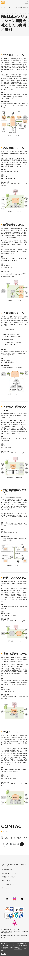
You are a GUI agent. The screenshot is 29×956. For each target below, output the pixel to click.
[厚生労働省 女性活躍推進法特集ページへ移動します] (14, 922)
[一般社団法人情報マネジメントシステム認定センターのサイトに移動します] (9, 909)
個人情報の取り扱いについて (10, 873)
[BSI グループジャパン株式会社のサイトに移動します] (19, 909)
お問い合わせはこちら (12, 844)
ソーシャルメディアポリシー (9, 884)
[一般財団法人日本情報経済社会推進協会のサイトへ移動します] (22, 916)
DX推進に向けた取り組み (8, 877)
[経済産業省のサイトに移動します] (15, 915)
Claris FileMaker (18, 7)
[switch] (26, 3)
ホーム (3, 7)
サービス (9, 7)
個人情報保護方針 (7, 869)
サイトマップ (5, 888)
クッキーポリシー (7, 880)
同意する (4, 954)
